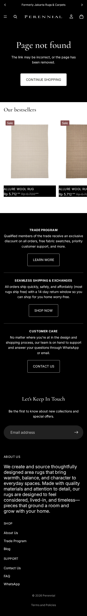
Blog (7, 549)
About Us (11, 533)
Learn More (43, 260)
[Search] (15, 17)
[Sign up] (76, 432)
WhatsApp (12, 584)
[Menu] (5, 16)
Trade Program (15, 541)
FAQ (7, 576)
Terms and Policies (43, 605)
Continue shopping (43, 80)
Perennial (49, 595)
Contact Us (43, 366)
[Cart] (81, 17)
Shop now (43, 310)
